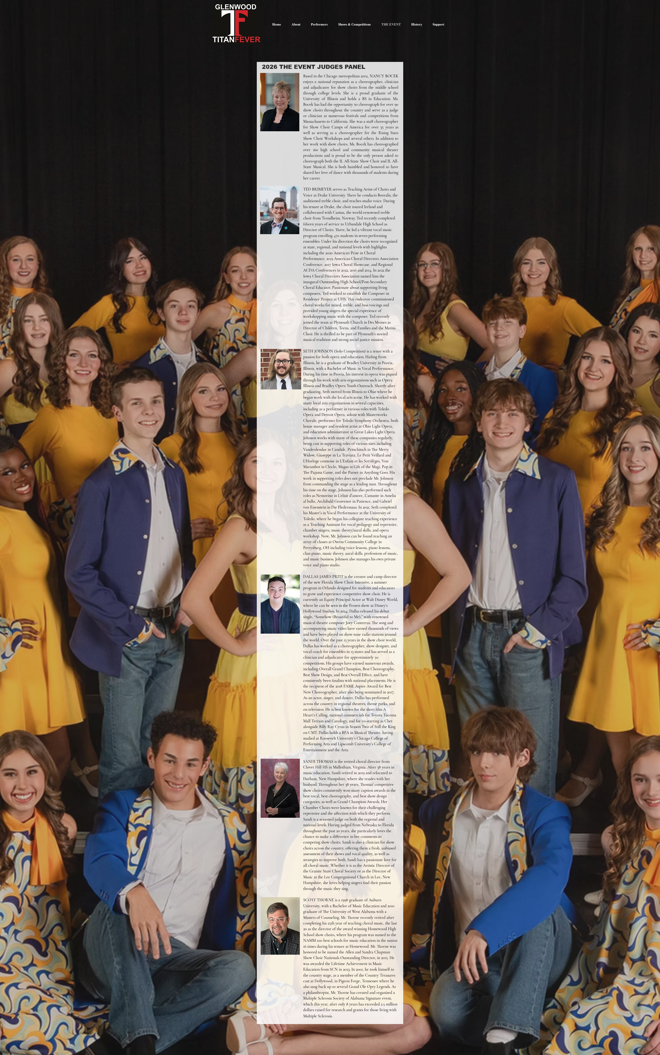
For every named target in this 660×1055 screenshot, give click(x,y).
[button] (319, 24)
